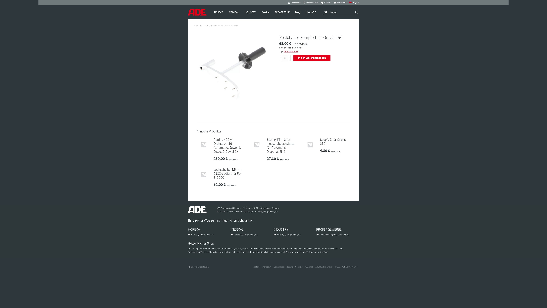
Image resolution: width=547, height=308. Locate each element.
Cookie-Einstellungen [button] (200, 267)
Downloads (295, 2)
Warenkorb (341, 2)
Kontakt (327, 2)
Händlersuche (312, 2)
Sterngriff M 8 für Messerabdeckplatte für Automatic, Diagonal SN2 (280, 146)
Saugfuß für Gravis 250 (333, 142)
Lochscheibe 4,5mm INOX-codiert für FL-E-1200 (227, 174)
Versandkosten (291, 51)
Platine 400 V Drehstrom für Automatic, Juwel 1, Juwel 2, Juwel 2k (227, 146)
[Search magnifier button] (356, 12)
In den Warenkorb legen (312, 57)
